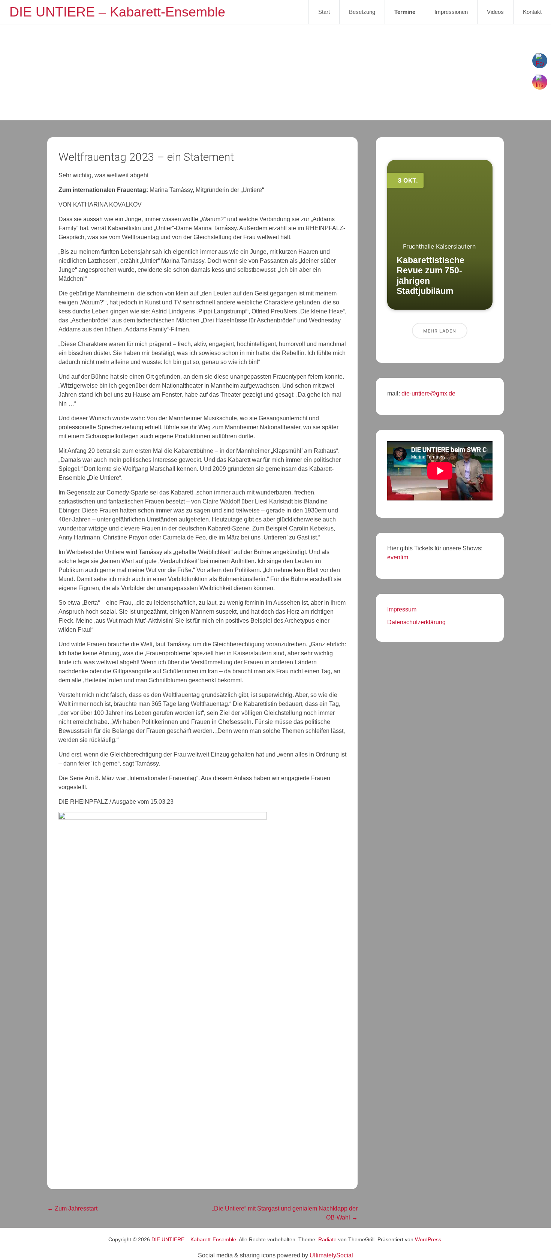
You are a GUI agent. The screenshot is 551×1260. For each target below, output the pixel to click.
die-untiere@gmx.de (427, 393)
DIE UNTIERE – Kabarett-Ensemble (117, 11)
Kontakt (532, 12)
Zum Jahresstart (72, 1208)
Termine (404, 12)
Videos (495, 12)
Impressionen (451, 12)
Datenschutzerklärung (416, 622)
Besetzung (362, 12)
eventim (397, 557)
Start (324, 12)
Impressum (401, 609)
